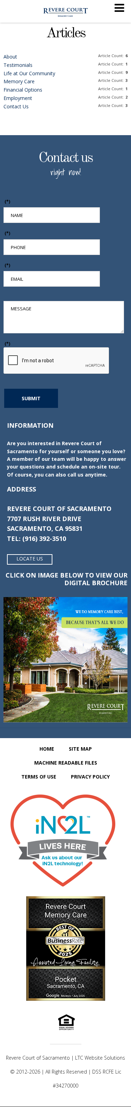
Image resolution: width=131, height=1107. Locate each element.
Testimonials (17, 65)
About (10, 56)
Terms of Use (38, 776)
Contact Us (16, 106)
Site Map (80, 748)
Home (46, 748)
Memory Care (19, 81)
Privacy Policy (90, 776)
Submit (31, 398)
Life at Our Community (29, 73)
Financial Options (22, 89)
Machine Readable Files (65, 762)
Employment (17, 98)
